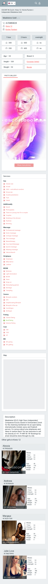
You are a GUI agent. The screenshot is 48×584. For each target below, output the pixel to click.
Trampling (9, 290)
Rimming (9, 223)
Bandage (9, 288)
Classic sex (9, 184)
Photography (10, 210)
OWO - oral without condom (15, 189)
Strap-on (8, 282)
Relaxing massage (12, 249)
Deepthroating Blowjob (13, 302)
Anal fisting (9, 320)
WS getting (9, 344)
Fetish (8, 200)
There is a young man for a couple (17, 212)
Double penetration (12, 195)
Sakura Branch (10, 252)
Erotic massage (11, 233)
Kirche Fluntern (27, 10)
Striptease (9, 259)
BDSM (8, 276)
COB (7, 332)
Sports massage (11, 247)
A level (8, 186)
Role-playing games (12, 285)
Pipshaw (8, 221)
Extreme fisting (10, 323)
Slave (7, 279)
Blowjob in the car (11, 305)
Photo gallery (10, 75)
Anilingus (9, 311)
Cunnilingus (9, 308)
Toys (7, 197)
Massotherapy (10, 241)
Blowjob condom (11, 297)
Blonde (29, 67)
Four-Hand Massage (12, 244)
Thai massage (10, 238)
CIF (7, 335)
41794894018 (11, 23)
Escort (8, 207)
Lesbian (8, 264)
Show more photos (24, 165)
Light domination (11, 274)
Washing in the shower (13, 218)
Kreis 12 (18, 10)
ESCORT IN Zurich (8, 10)
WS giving (9, 342)
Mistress (8, 271)
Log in (40, 3)
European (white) (33, 62)
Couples (8, 215)
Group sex (9, 192)
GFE (7, 300)
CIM (7, 330)
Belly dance (9, 262)
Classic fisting (10, 317)
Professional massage (13, 230)
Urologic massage (12, 236)
